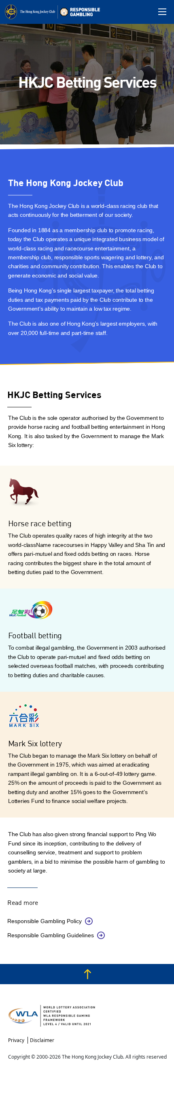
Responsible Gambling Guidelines (50, 935)
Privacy (16, 1040)
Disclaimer (42, 1040)
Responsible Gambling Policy (44, 921)
